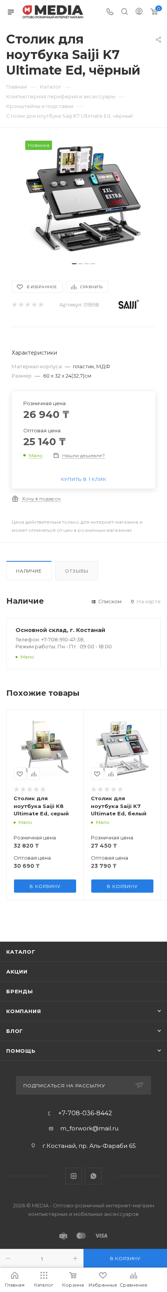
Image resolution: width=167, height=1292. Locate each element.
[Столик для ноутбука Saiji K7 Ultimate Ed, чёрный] (83, 199)
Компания (23, 1011)
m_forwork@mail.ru (89, 1128)
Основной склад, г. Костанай (60, 630)
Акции (17, 971)
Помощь (21, 1051)
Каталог (20, 952)
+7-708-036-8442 (85, 1113)
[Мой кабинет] (139, 12)
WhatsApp (93, 1176)
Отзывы (77, 571)
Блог (14, 1031)
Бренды (19, 991)
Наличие (29, 571)
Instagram (73, 1176)
